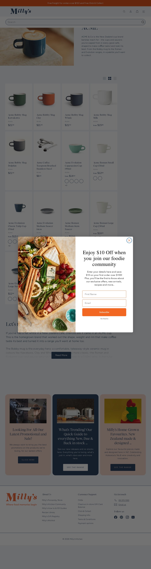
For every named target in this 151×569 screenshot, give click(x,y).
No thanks (104, 319)
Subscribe (104, 312)
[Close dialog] (129, 240)
